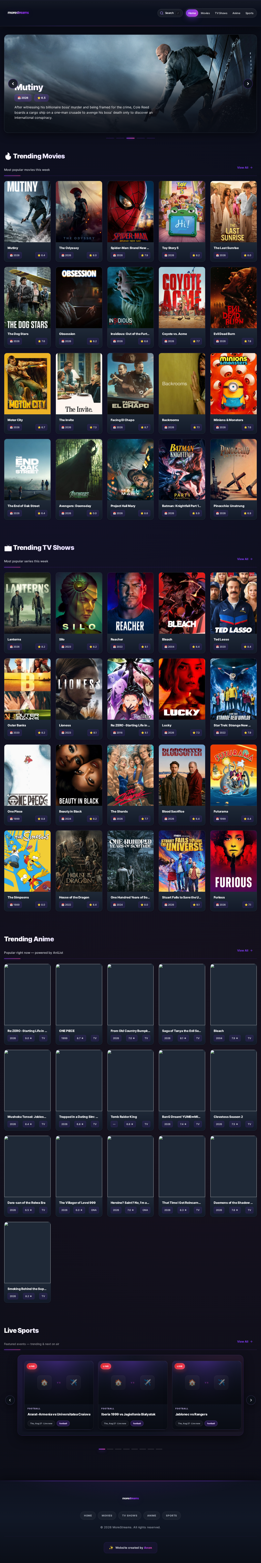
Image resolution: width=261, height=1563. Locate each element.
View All (242, 167)
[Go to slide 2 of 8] (110, 1449)
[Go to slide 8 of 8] (159, 1449)
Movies (205, 13)
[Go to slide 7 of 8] (151, 1449)
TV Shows (221, 13)
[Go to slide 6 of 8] (142, 1449)
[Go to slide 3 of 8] (118, 1449)
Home (192, 13)
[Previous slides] (10, 1400)
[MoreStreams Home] (18, 13)
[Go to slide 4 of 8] (126, 1449)
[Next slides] (251, 1400)
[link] (51, 1395)
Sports (249, 13)
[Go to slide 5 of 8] (134, 1449)
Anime (236, 13)
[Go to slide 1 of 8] (102, 1449)
